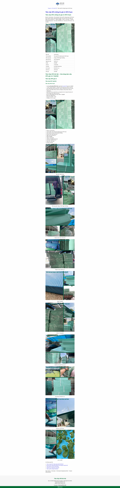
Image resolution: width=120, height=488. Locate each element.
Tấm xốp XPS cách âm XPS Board (53, 466)
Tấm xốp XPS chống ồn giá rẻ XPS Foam (58, 12)
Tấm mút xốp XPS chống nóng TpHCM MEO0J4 (55, 464)
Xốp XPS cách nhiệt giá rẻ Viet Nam (53, 467)
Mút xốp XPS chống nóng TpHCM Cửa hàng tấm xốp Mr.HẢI (57, 465)
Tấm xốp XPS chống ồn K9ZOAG (52, 468)
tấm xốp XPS (64, 86)
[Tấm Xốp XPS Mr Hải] (60, 4)
